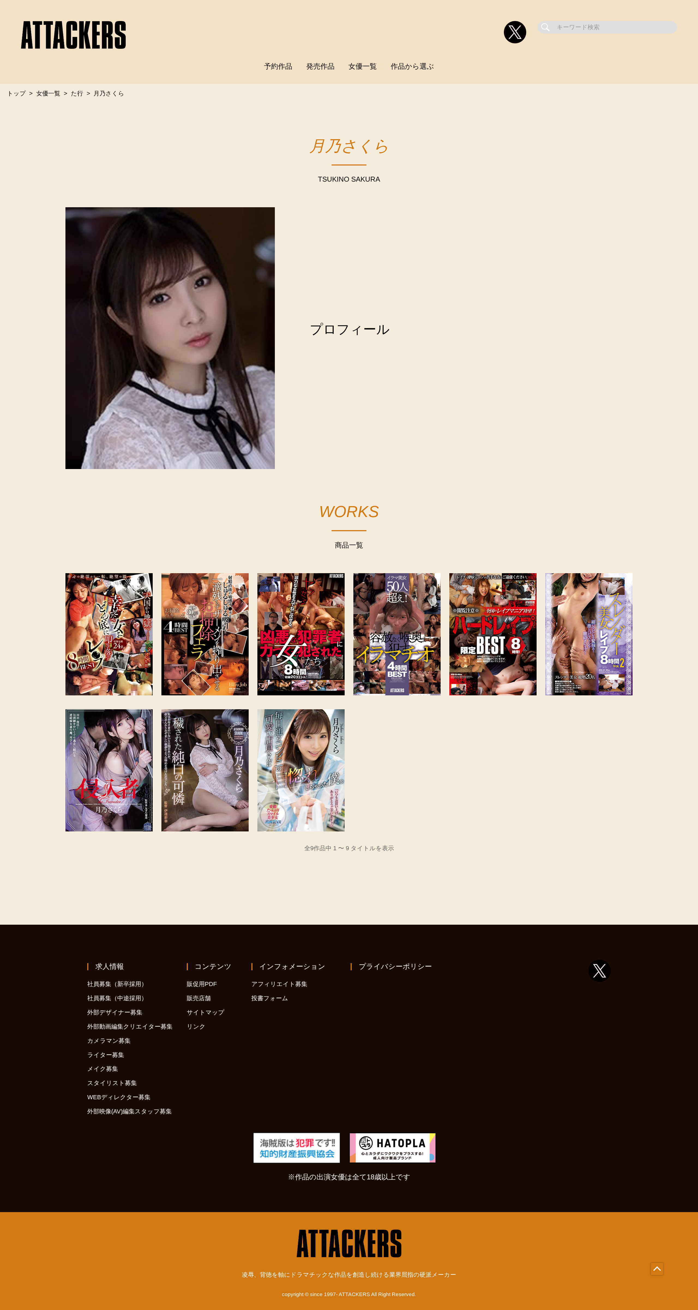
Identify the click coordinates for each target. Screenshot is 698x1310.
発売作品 (320, 66)
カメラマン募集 (109, 1040)
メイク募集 (102, 1068)
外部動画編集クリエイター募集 (130, 1026)
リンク (196, 1026)
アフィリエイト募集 (279, 984)
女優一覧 (362, 66)
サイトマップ (205, 1012)
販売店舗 (199, 998)
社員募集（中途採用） (117, 998)
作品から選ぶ (412, 66)
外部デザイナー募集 (114, 1012)
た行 (77, 93)
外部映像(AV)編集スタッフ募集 (129, 1111)
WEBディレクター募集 (119, 1097)
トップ (16, 93)
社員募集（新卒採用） (117, 984)
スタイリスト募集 (112, 1083)
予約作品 (278, 66)
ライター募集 (105, 1054)
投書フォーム (269, 998)
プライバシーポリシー (395, 966)
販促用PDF (202, 984)
